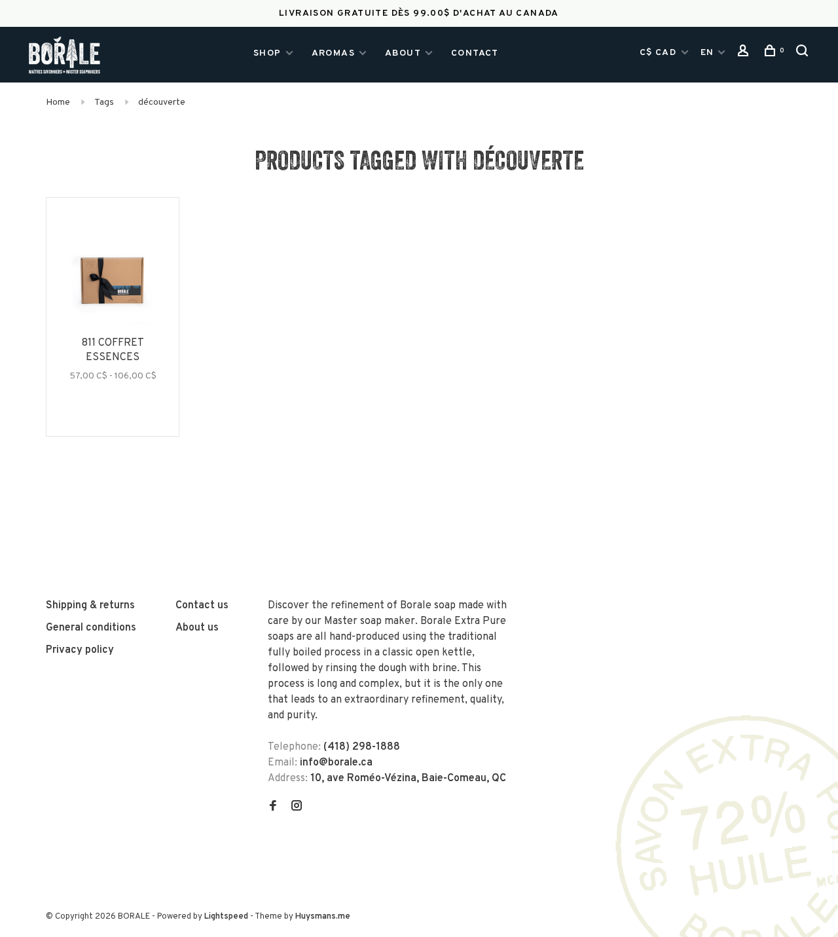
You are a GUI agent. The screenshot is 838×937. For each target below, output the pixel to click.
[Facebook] (273, 807)
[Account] (745, 54)
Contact (475, 53)
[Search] (804, 54)
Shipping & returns (90, 605)
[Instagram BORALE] (296, 807)
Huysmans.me (322, 916)
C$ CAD (660, 52)
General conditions (91, 627)
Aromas (333, 53)
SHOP (267, 53)
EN (707, 52)
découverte (161, 102)
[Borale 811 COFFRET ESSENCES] (112, 282)
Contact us (201, 605)
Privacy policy (80, 650)
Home (58, 102)
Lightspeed (226, 916)
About (403, 53)
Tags (104, 102)
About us (197, 627)
